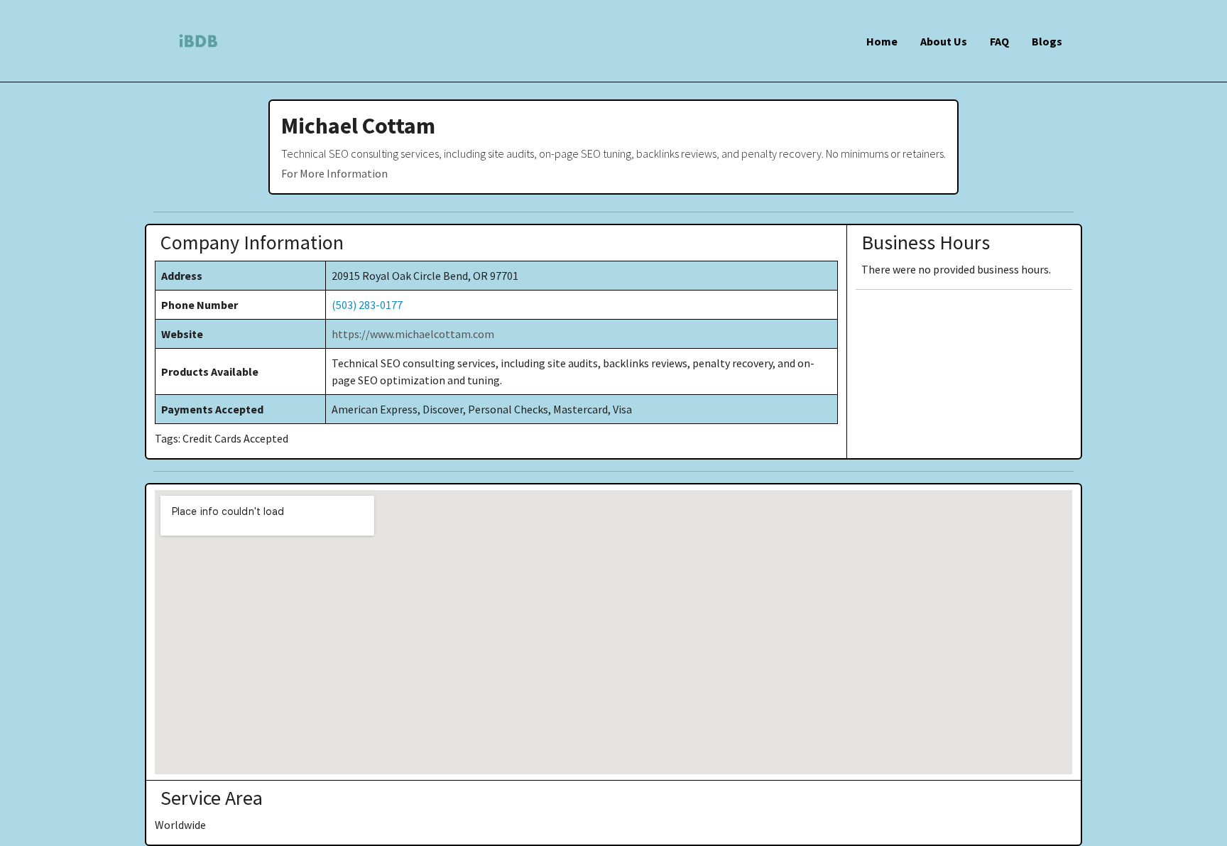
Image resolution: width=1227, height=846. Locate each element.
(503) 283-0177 (367, 305)
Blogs (1047, 41)
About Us (943, 41)
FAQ (999, 41)
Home (882, 41)
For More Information (334, 173)
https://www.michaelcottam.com (413, 334)
